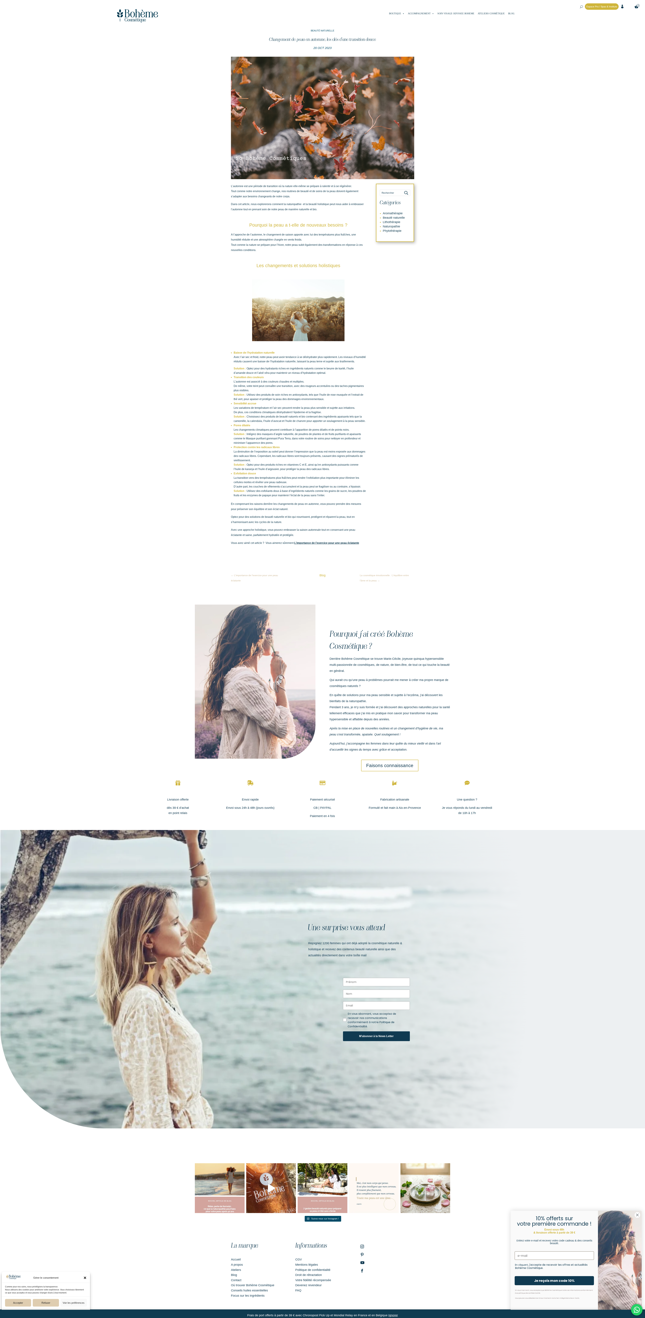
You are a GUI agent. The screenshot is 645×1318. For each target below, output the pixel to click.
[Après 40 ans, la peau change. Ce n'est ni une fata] (220, 1188)
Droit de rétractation (308, 1275)
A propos (237, 1264)
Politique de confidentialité (312, 1270)
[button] (85, 1277)
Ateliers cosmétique (491, 13)
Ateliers (236, 1270)
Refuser (45, 1302)
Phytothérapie (392, 230)
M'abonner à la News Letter (376, 1036)
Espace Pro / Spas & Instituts (601, 6)
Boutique (395, 13)
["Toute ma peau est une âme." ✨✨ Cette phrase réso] (374, 1188)
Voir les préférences (73, 1302)
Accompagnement (419, 13)
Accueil (236, 1259)
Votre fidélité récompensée (313, 1280)
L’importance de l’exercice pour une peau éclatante (326, 542)
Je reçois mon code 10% (554, 1280)
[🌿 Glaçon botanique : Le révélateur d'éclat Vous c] (425, 1188)
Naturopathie (391, 226)
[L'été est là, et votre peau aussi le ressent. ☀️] (322, 1188)
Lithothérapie (391, 222)
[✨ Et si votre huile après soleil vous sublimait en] (271, 1188)
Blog (511, 13)
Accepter (18, 1302)
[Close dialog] (637, 1215)
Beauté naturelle (322, 30)
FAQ (298, 1290)
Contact (236, 1280)
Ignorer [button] (393, 1315)
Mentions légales (306, 1264)
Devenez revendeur (308, 1285)
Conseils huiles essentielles (249, 1290)
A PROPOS (524, 13)
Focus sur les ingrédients (248, 1295)
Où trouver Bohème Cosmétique (252, 1285)
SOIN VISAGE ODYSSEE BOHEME (455, 13)
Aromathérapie (393, 213)
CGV (298, 1259)
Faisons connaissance (389, 765)
